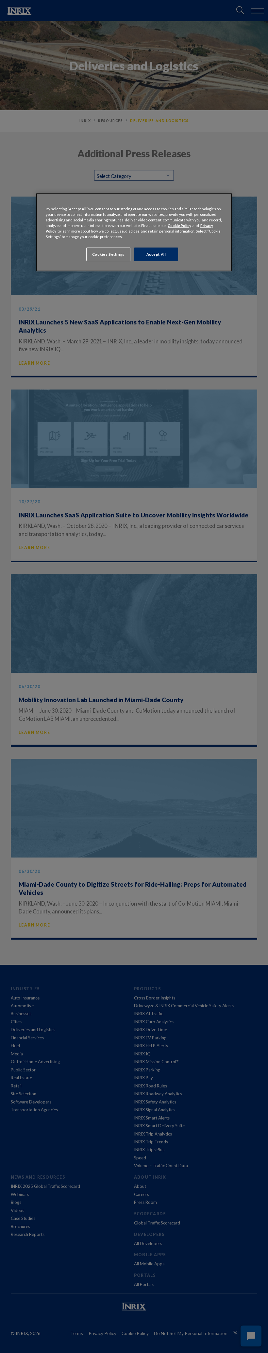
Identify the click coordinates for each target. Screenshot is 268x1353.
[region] (134, 232)
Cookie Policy (179, 225)
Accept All (156, 254)
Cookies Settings (108, 254)
